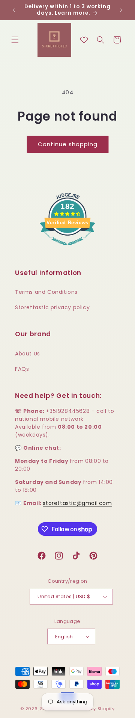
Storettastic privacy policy (52, 307)
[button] (15, 40)
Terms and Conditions (46, 292)
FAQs (22, 369)
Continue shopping (68, 144)
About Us (27, 353)
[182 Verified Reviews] (67, 249)
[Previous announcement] (14, 10)
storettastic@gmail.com (77, 503)
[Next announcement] (121, 10)
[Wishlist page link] (84, 40)
